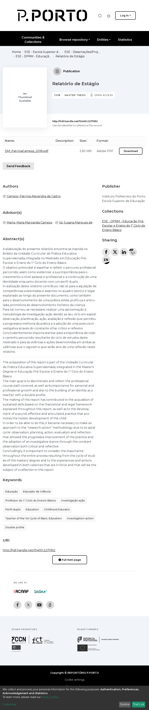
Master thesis (75, 95)
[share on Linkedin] (124, 252)
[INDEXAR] (40, 591)
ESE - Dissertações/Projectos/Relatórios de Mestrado (83, 52)
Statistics (125, 39)
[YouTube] (39, 605)
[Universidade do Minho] (17, 651)
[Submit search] (100, 16)
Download (131, 151)
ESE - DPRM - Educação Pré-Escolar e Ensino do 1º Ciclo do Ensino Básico (34, 56)
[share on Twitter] (115, 252)
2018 (57, 95)
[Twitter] (28, 605)
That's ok (138, 704)
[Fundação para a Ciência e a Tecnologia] (33, 643)
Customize (9, 704)
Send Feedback (18, 166)
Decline (125, 704)
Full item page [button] (71, 559)
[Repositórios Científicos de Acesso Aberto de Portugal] (21, 591)
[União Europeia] (90, 651)
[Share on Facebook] (106, 252)
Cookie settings (74, 679)
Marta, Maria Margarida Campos (29, 222)
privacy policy (49, 697)
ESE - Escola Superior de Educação (43, 52)
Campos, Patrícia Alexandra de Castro (34, 196)
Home (16, 52)
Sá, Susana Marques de (75, 222)
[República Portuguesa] (100, 642)
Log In (124, 15)
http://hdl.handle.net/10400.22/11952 (75, 121)
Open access (103, 95)
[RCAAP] (50, 605)
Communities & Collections (33, 40)
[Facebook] (17, 605)
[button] (109, 15)
